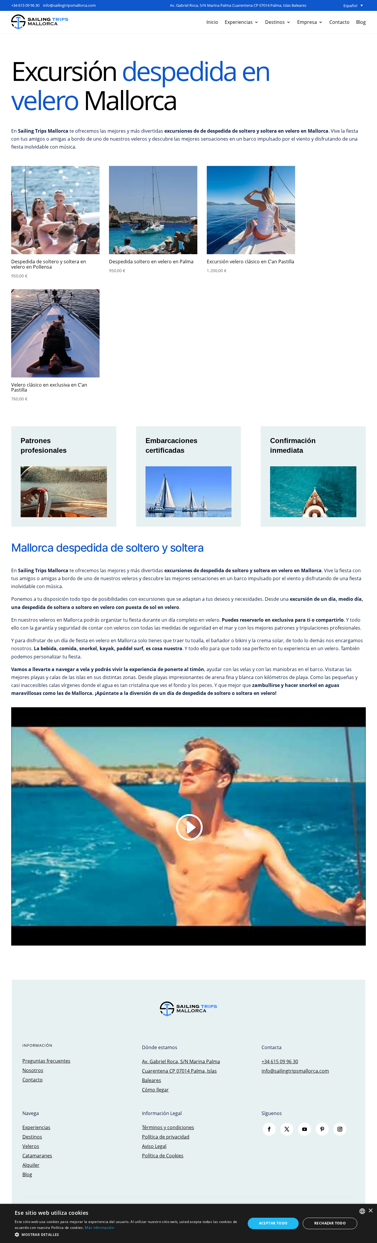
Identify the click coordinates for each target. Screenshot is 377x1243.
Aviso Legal (154, 1146)
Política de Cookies (162, 1155)
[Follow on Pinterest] (322, 1129)
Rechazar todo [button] (330, 1223)
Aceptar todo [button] (273, 1223)
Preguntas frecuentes (46, 1061)
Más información (99, 1227)
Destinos (275, 22)
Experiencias (239, 22)
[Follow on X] (286, 1129)
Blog (361, 22)
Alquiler (30, 1165)
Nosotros (32, 1070)
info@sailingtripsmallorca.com (69, 5)
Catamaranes (37, 1155)
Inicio (212, 22)
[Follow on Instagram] (339, 1129)
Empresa (307, 22)
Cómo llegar (155, 1089)
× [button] (370, 1211)
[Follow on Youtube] (304, 1129)
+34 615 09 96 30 (25, 5)
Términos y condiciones (168, 1127)
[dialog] (188, 1223)
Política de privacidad (165, 1137)
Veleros (30, 1146)
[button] (127, 1235)
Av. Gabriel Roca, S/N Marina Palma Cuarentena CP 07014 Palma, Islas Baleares (238, 5)
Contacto (339, 22)
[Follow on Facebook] (269, 1129)
